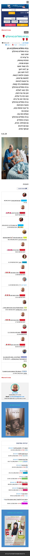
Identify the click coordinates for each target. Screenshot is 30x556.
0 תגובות (11, 448)
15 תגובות (23, 45)
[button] (27, 2)
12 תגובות (22, 476)
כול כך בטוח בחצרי (23, 488)
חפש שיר (25, 16)
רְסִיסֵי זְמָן (25, 494)
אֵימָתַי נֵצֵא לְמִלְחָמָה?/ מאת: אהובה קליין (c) (16, 499)
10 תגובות (19, 494)
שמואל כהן (15, 393)
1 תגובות (16, 459)
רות (27, 476)
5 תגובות (19, 465)
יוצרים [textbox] (13, 18)
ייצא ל (15, 45)
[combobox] (9, 18)
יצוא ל (8, 45)
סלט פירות (25, 465)
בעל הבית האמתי (23, 459)
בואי (26, 471)
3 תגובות (16, 454)
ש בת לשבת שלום (23, 454)
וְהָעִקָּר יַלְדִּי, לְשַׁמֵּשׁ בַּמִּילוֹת (21, 448)
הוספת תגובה (22, 188)
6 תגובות (22, 471)
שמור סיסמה (23, 13)
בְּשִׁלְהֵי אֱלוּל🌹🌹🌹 (22, 482)
